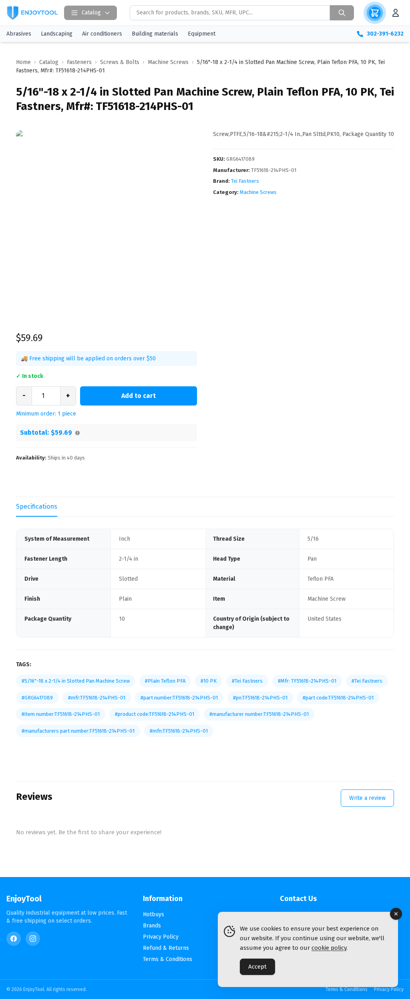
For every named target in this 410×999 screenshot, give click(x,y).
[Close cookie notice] (396, 914)
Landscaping (56, 33)
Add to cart (138, 396)
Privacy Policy (161, 936)
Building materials (155, 33)
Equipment (201, 33)
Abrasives (18, 33)
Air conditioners (102, 33)
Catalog (91, 12)
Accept (257, 966)
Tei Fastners (245, 181)
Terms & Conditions (167, 959)
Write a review (367, 798)
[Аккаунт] (396, 13)
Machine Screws (258, 192)
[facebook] (13, 938)
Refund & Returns (166, 948)
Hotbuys (153, 914)
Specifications (36, 506)
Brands (152, 925)
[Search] (342, 12)
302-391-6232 (385, 33)
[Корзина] (375, 13)
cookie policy (329, 947)
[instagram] (33, 938)
